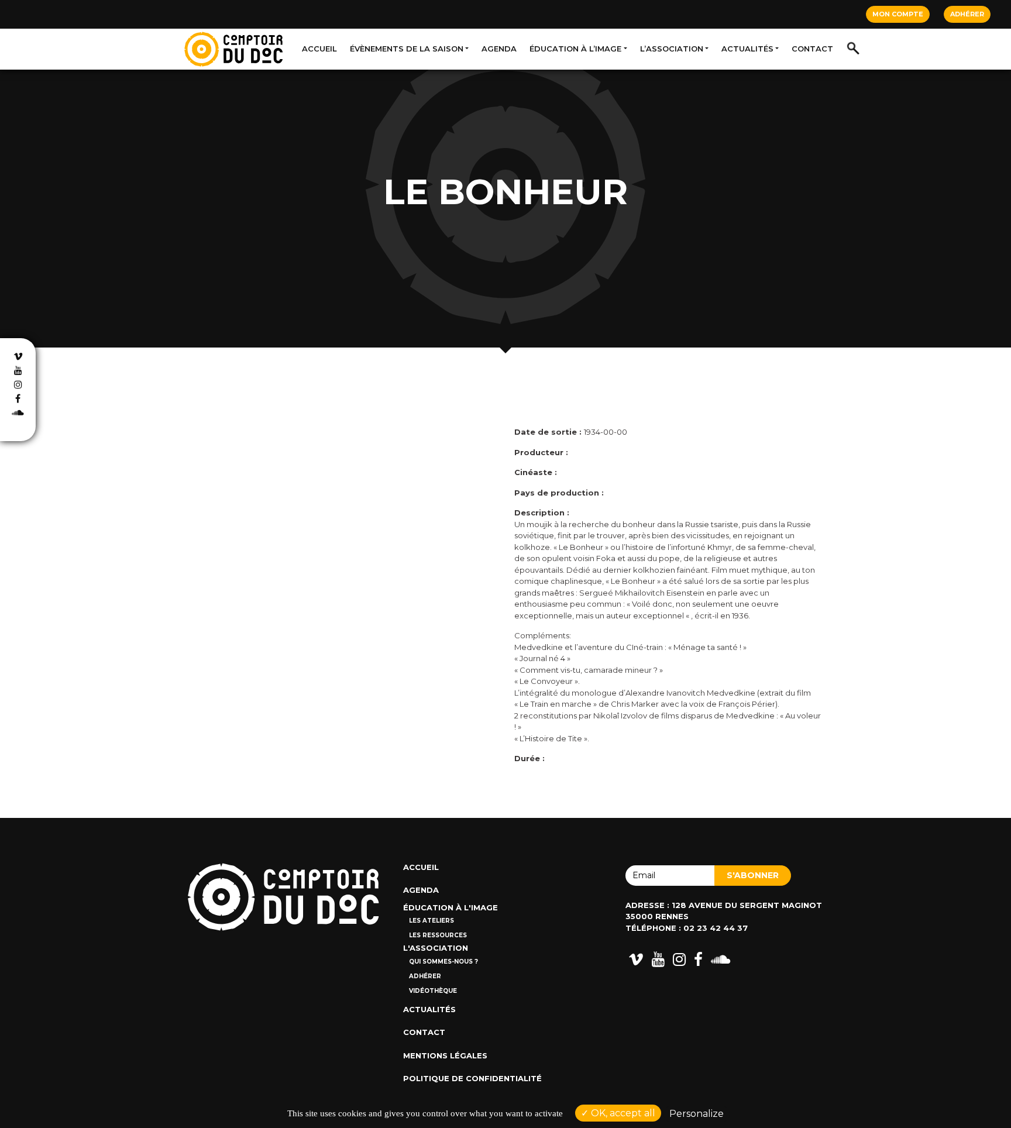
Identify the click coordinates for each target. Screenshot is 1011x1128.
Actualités (747, 48)
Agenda (499, 48)
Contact (812, 48)
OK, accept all (622, 1113)
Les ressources (438, 935)
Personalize (696, 1113)
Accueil (319, 48)
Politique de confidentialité (472, 1078)
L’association (671, 48)
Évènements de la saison (406, 48)
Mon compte (897, 14)
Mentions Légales (445, 1055)
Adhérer (967, 14)
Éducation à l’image (575, 48)
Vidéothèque (433, 991)
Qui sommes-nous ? (443, 961)
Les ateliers (431, 920)
